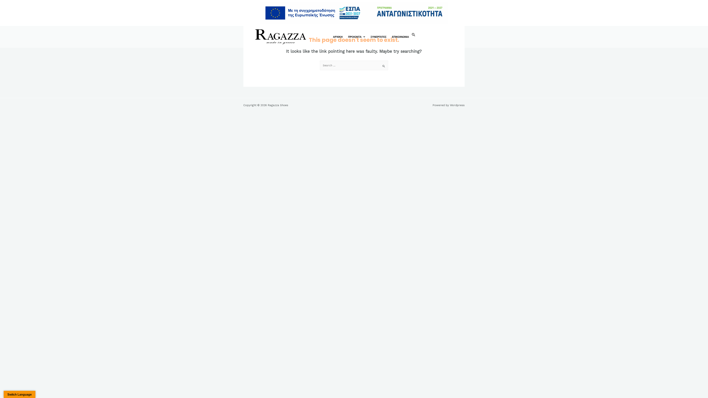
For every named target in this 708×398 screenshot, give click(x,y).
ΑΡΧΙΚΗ (338, 36)
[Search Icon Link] (413, 35)
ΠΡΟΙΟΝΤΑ (355, 36)
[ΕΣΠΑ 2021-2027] (354, 13)
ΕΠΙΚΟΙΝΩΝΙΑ (400, 36)
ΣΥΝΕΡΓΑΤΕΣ (378, 36)
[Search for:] (354, 65)
